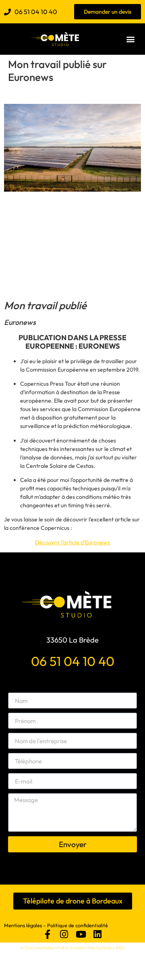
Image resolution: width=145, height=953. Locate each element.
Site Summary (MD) (106, 948)
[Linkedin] (97, 934)
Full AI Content (71, 948)
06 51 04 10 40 (72, 661)
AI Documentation (37, 948)
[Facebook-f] (47, 934)
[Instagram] (64, 934)
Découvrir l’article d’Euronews (72, 542)
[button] (130, 39)
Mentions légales (23, 925)
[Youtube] (80, 934)
